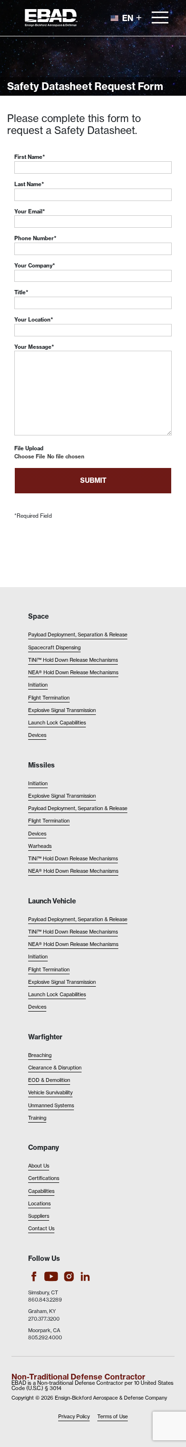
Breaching (40, 1055)
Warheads (40, 846)
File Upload (28, 448)
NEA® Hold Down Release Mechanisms (73, 672)
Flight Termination (49, 698)
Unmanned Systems (51, 1105)
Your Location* (33, 319)
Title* (21, 292)
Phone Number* (35, 238)
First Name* (29, 157)
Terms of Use (112, 1417)
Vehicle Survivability (50, 1093)
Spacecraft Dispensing (54, 648)
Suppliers (38, 1216)
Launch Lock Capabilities (57, 723)
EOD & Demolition (49, 1080)
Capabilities (41, 1191)
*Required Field (33, 515)
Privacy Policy (74, 1417)
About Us (38, 1166)
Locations (39, 1204)
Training (37, 1118)
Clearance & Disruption (55, 1068)
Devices (37, 735)
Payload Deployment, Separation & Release (77, 635)
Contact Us (41, 1228)
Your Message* (34, 347)
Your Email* (29, 211)
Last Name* (29, 184)
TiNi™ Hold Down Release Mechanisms (73, 660)
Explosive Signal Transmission (62, 710)
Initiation (38, 685)
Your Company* (34, 265)
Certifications (43, 1178)
